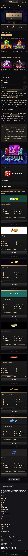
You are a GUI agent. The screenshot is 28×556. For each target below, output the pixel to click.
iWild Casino (5, 267)
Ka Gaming (4, 95)
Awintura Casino (6, 394)
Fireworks (4, 35)
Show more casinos (14, 479)
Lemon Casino (6, 299)
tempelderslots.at (11, 551)
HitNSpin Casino (6, 363)
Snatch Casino (6, 331)
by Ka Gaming (9, 8)
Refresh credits (14, 28)
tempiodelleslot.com (18, 553)
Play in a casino (14, 115)
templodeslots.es (8, 553)
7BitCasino (4, 458)
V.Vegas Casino (6, 236)
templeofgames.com (20, 551)
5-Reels (10, 35)
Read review (20, 28)
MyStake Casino (6, 426)
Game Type (3, 85)
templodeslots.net (14, 554)
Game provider (4, 76)
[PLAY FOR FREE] (6, 44)
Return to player (5, 80)
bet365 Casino (5, 204)
